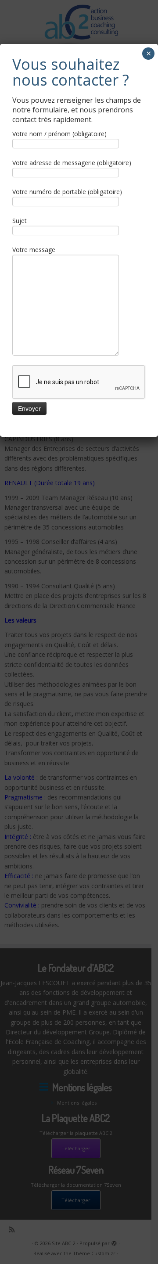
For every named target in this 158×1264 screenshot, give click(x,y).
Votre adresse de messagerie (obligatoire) (71, 162)
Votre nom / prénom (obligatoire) (59, 134)
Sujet (19, 220)
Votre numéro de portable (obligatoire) (67, 191)
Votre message (33, 249)
